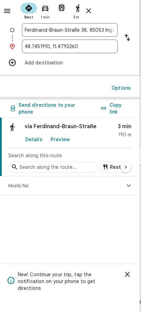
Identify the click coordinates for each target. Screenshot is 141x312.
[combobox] (70, 30)
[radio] (29, 10)
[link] (70, 147)
